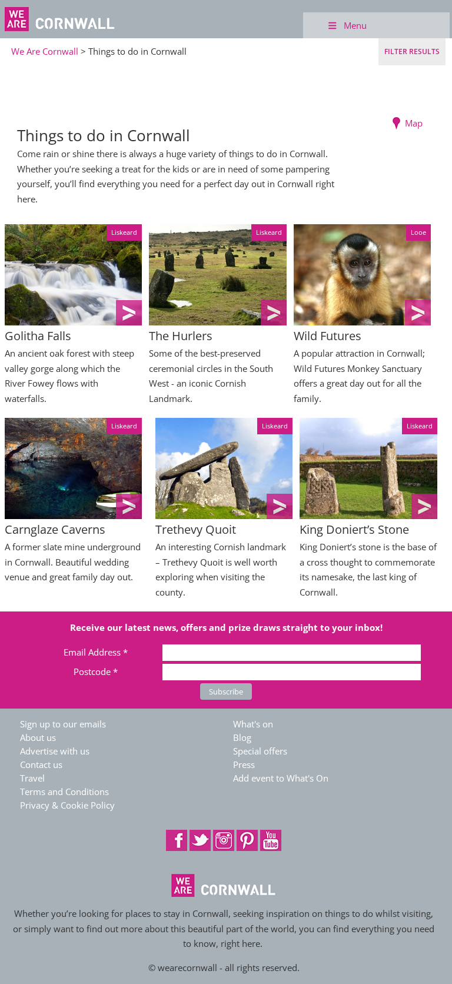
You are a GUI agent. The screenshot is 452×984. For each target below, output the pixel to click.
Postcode (96, 671)
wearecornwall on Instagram (223, 840)
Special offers (260, 751)
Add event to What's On (280, 778)
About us (38, 737)
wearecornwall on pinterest (247, 840)
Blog (242, 737)
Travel (32, 778)
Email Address (96, 652)
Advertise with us (54, 751)
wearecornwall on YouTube (270, 840)
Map (414, 123)
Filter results (412, 51)
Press (244, 764)
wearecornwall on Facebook (176, 840)
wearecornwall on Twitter (200, 840)
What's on (253, 724)
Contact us (41, 764)
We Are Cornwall (44, 51)
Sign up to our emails (63, 724)
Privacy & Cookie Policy (67, 805)
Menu (355, 25)
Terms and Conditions (64, 791)
